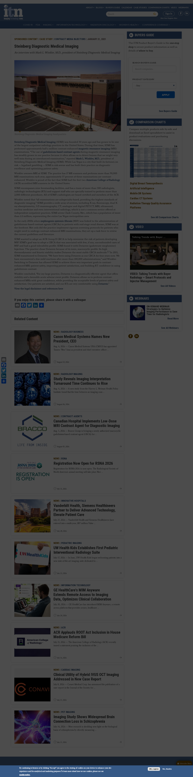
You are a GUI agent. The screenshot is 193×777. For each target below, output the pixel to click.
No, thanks (167, 769)
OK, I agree (154, 769)
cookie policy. (24, 774)
